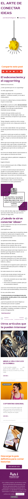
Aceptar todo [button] (20, 494)
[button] (3, 71)
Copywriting (22, 18)
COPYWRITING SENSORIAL (13, 404)
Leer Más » (6, 375)
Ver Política (14, 497)
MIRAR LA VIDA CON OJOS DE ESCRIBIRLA (13, 362)
